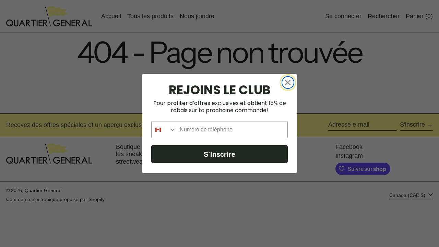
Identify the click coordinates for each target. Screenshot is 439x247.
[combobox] (164, 129)
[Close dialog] (288, 83)
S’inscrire (219, 154)
